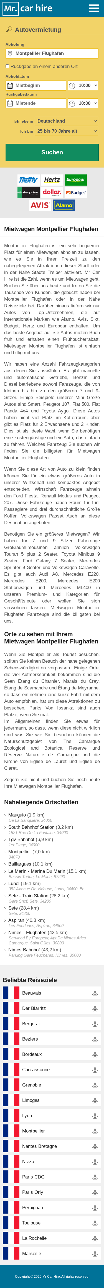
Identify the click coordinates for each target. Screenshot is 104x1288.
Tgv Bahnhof (21, 839)
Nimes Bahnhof (24, 949)
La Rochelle (34, 1238)
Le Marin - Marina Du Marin (36, 871)
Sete (13, 908)
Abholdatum (17, 76)
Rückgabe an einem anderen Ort (44, 66)
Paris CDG (33, 1177)
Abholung (15, 44)
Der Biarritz (34, 1008)
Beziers (30, 1039)
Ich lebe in (23, 121)
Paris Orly (32, 1192)
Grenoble (31, 1085)
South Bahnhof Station (31, 827)
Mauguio (17, 815)
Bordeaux (32, 1054)
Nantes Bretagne (39, 1146)
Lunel (13, 883)
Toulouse (31, 1223)
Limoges (31, 1100)
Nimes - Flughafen (27, 932)
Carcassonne (36, 1069)
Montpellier (19, 851)
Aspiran (16, 920)
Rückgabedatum (21, 94)
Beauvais (31, 993)
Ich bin (26, 131)
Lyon (27, 1115)
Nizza (28, 1161)
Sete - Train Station (28, 895)
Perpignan (32, 1207)
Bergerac (31, 1023)
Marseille (31, 1253)
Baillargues (19, 864)
